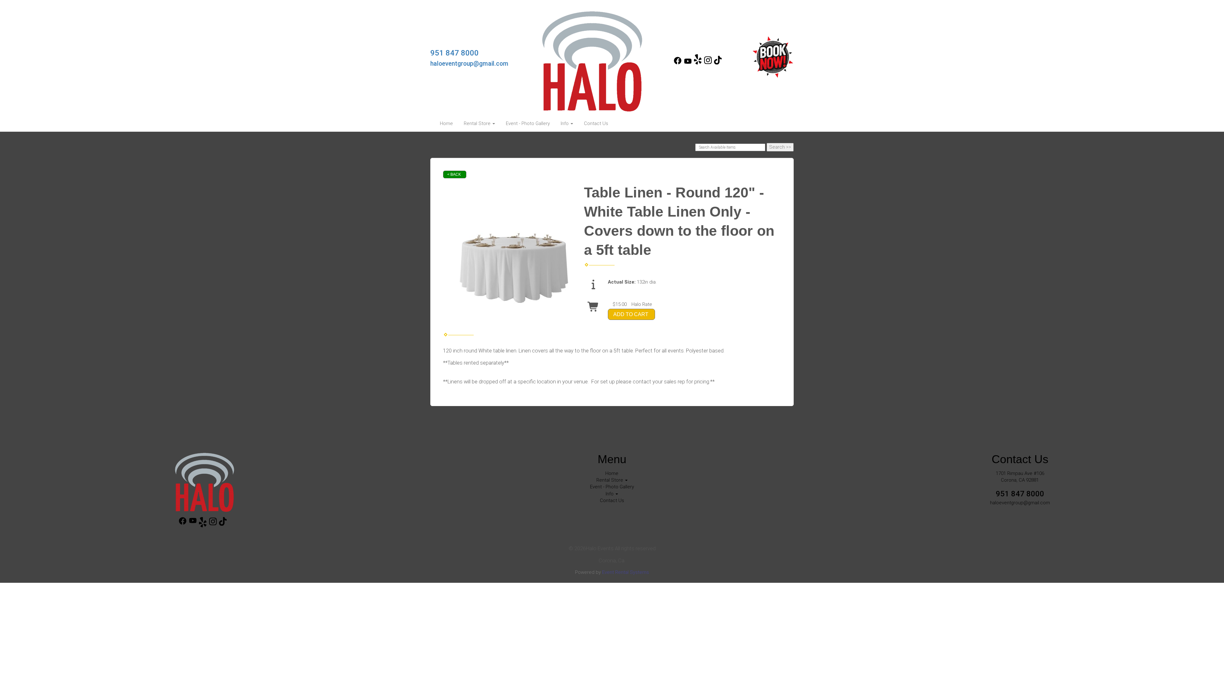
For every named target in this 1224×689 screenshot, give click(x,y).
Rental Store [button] (478, 123)
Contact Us (596, 123)
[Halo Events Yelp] (698, 63)
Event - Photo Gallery (528, 123)
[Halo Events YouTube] (688, 63)
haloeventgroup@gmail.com (469, 63)
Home (446, 123)
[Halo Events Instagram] (708, 63)
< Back (454, 174)
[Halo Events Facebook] (677, 63)
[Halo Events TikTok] (718, 63)
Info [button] (565, 123)
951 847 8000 (454, 52)
